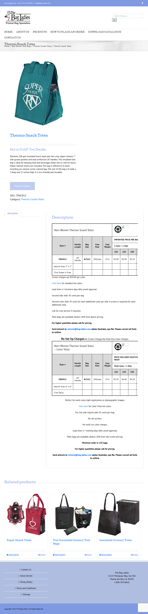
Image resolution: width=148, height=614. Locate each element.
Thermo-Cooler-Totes (32, 199)
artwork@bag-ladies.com (79, 329)
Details (43, 555)
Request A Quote (22, 186)
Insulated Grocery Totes (115, 540)
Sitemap (26, 594)
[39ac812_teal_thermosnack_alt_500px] (37, 93)
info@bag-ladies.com (43, 3)
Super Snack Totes (19, 540)
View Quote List (10, 3)
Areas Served (26, 575)
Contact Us (26, 569)
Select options (14, 555)
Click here (56, 283)
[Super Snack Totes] (26, 514)
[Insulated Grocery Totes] (118, 514)
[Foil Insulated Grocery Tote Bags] (72, 514)
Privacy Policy (26, 582)
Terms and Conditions (26, 588)
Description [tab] (13, 213)
